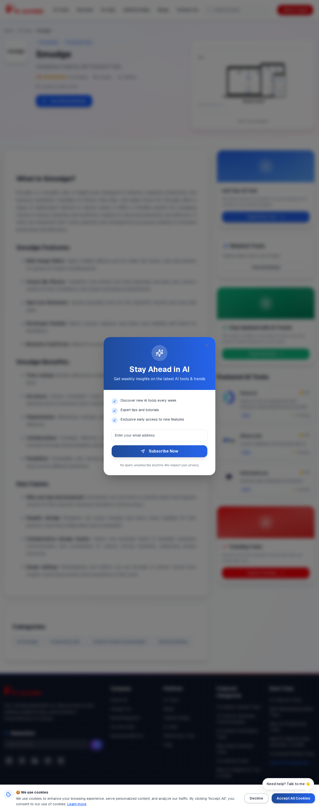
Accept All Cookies (293, 798)
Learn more (76, 804)
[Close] (206, 345)
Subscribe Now (163, 451)
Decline (256, 798)
